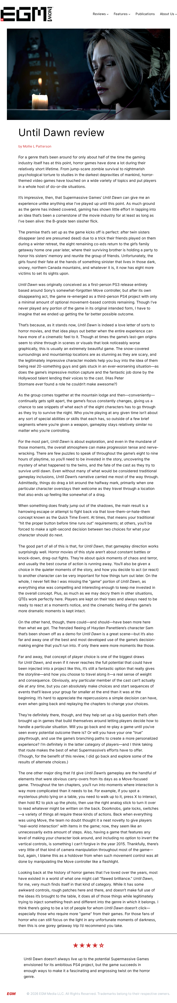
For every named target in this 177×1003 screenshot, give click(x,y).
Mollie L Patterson (37, 146)
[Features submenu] (129, 14)
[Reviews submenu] (108, 14)
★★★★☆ (88, 945)
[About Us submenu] (176, 14)
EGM (11, 993)
